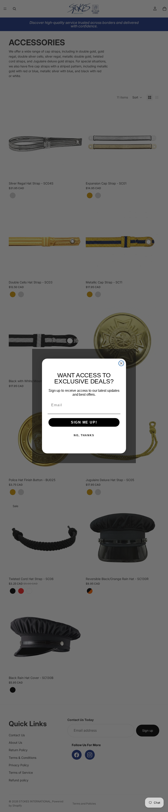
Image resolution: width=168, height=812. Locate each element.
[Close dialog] (121, 363)
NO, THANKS (84, 435)
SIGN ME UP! (84, 422)
